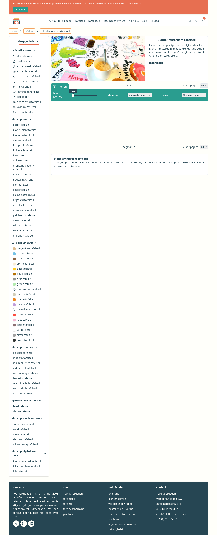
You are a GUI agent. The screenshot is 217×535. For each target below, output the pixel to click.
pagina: (127, 85)
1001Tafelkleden (73, 493)
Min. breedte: (58, 95)
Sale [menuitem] (144, 21)
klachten (113, 519)
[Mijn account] (196, 21)
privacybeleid (116, 529)
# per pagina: (191, 85)
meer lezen (156, 62)
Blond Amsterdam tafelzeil (56, 31)
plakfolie (68, 514)
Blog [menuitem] (154, 21)
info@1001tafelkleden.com (172, 514)
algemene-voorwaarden (122, 524)
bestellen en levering (120, 509)
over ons (113, 493)
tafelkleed (69, 498)
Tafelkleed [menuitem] (94, 21)
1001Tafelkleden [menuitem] (62, 21)
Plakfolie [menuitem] (133, 21)
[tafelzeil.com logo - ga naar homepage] (16, 21)
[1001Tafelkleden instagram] (23, 523)
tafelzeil (68, 504)
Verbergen (20, 9)
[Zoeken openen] (190, 21)
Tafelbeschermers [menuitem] (114, 21)
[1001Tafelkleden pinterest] (31, 523)
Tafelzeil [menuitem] (80, 21)
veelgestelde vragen (120, 504)
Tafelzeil (29, 31)
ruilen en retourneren (121, 514)
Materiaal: (114, 95)
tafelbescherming (74, 509)
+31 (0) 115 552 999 (167, 519)
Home (14, 31)
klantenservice (117, 498)
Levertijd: (167, 95)
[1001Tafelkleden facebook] (16, 523)
